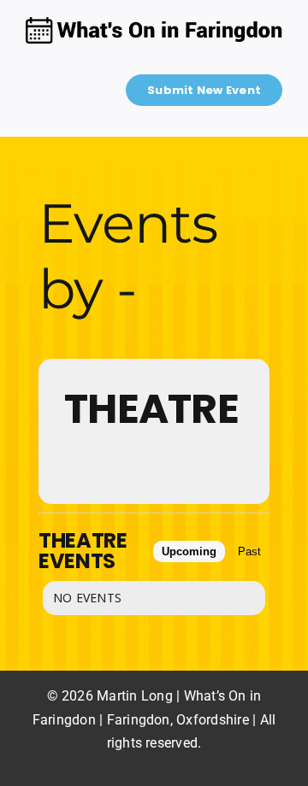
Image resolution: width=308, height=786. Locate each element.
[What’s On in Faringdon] (154, 23)
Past (249, 551)
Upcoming (189, 551)
